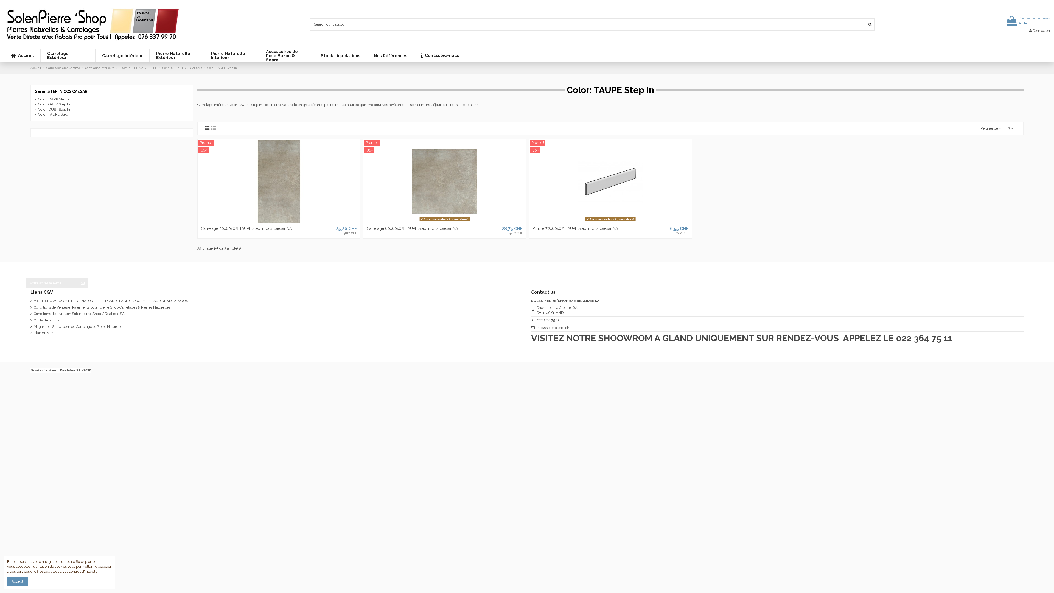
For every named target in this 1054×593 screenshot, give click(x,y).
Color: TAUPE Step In (55, 114)
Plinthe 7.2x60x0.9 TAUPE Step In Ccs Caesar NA (575, 228)
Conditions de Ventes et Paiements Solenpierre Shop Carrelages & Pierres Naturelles (102, 307)
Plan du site (43, 333)
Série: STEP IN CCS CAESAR (61, 91)
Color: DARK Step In (54, 99)
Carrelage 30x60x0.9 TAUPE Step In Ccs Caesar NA (246, 228)
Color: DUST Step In (54, 109)
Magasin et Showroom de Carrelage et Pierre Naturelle (78, 327)
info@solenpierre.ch (553, 328)
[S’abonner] (82, 283)
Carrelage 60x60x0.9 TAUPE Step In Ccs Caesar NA (412, 228)
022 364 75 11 (548, 320)
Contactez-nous (46, 320)
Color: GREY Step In (54, 104)
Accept (17, 581)
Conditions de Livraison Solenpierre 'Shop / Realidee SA (79, 314)
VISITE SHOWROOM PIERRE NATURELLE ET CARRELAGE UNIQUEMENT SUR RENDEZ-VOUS (111, 301)
